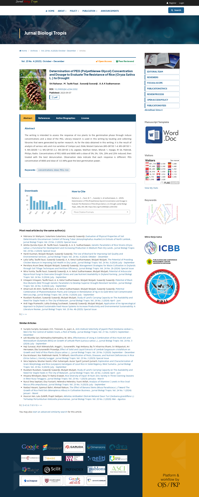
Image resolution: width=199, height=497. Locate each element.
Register (172, 3)
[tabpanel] (78, 149)
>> (26, 314)
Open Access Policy (157, 100)
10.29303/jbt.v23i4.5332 (66, 89)
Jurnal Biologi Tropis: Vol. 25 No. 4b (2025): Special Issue (69, 309)
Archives (34, 50)
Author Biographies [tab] (65, 118)
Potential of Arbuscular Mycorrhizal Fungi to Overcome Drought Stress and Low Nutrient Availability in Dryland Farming (77, 273)
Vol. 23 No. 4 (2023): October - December (58, 50)
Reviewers (152, 77)
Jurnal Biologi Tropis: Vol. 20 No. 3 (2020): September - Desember (103, 352)
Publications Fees (156, 105)
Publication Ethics (157, 88)
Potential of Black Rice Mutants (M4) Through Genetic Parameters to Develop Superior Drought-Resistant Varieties (77, 281)
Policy (73, 11)
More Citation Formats (84, 212)
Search (177, 10)
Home (51, 11)
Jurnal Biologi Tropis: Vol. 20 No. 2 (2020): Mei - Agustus (99, 399)
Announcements (110, 11)
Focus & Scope (155, 83)
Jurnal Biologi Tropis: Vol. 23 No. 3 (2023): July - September (77, 384)
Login (181, 3)
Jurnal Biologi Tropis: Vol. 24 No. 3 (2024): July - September (106, 262)
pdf (55, 97)
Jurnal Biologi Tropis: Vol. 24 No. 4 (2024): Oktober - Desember (78, 256)
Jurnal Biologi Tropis (45, 33)
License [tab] (85, 118)
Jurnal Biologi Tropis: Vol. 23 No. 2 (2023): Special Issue (50, 242)
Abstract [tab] (27, 118)
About (61, 11)
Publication (89, 11)
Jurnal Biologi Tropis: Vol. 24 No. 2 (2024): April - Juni (95, 300)
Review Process (155, 94)
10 (36, 405)
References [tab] (44, 118)
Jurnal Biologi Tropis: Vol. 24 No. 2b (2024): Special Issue (106, 268)
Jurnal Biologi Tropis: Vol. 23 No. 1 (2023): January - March (76, 378)
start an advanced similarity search (50, 411)
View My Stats (151, 188)
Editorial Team (155, 71)
